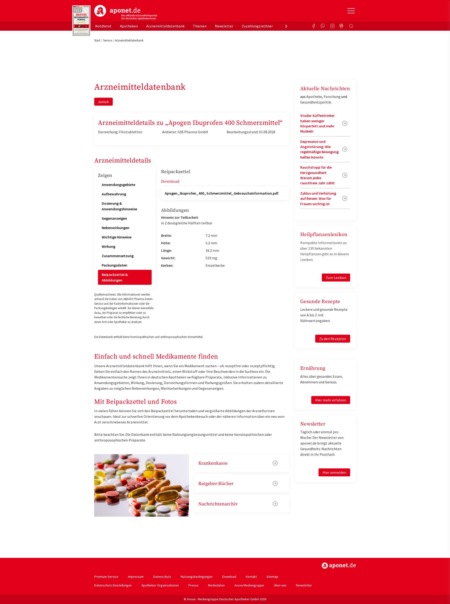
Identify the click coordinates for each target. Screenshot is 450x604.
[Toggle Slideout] (351, 10)
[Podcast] (341, 26)
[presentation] (286, 26)
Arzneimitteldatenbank (165, 26)
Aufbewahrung (114, 194)
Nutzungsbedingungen (197, 576)
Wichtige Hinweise (116, 237)
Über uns (280, 585)
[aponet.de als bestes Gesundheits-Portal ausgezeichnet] (81, 20)
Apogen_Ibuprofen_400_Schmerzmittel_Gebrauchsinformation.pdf (221, 193)
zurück (103, 101)
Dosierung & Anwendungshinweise (119, 206)
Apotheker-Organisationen (160, 585)
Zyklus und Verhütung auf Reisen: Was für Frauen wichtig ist (318, 198)
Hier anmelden (334, 472)
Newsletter (224, 26)
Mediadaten (216, 585)
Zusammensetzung (118, 255)
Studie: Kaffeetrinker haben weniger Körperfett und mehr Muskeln (317, 123)
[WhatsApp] (323, 26)
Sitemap (272, 576)
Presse (193, 585)
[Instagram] (332, 26)
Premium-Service (106, 576)
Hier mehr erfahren (330, 400)
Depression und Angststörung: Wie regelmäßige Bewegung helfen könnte (319, 149)
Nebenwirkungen (115, 227)
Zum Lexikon (336, 277)
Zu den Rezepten (332, 338)
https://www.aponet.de (339, 566)
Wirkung (108, 246)
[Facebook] (313, 26)
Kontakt (251, 576)
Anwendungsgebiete (118, 184)
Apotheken (129, 26)
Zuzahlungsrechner (257, 26)
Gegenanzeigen (114, 218)
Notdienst (103, 26)
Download (229, 576)
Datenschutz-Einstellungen (113, 585)
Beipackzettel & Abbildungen (115, 277)
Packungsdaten (114, 265)
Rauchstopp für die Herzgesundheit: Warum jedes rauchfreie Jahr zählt (317, 175)
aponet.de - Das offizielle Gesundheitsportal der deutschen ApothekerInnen (125, 12)
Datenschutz (162, 576)
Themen (199, 26)
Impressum (136, 576)
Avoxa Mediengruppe (249, 585)
